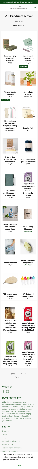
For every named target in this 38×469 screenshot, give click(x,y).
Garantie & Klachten (10, 451)
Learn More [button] (23, 460)
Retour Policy (7, 444)
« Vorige (11, 374)
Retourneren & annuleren (12, 448)
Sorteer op (19, 21)
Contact (5, 434)
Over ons (5, 431)
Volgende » (19, 377)
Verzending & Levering (11, 441)
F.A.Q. (4, 438)
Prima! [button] (19, 465)
